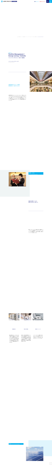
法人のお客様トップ (19, 36)
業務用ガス (24, 36)
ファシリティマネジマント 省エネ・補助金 (31, 36)
